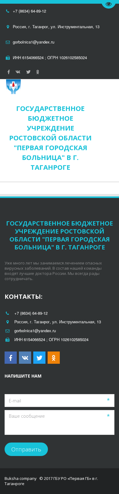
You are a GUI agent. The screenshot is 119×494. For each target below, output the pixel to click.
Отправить (26, 449)
